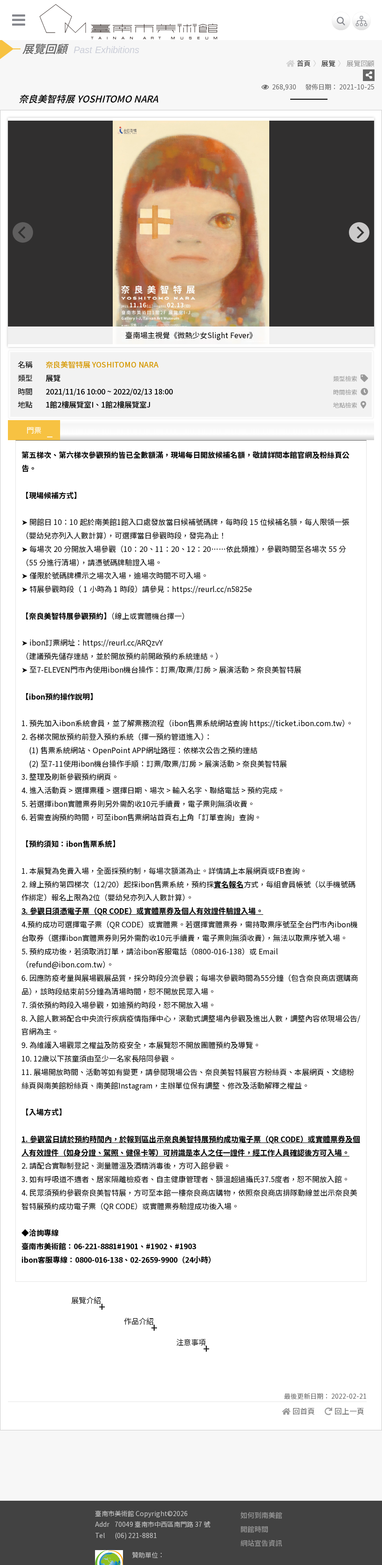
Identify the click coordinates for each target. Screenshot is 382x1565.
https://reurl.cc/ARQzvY (122, 642)
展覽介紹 (86, 1300)
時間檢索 (346, 392)
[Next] (359, 232)
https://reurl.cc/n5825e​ (212, 588)
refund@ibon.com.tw (65, 964)
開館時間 (254, 1529)
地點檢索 (346, 405)
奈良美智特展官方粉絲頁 (246, 1071)
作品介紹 (139, 1321)
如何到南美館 (261, 1515)
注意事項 (191, 1341)
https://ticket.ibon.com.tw (295, 722)
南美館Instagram (124, 1085)
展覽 (328, 63)
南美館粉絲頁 (66, 1085)
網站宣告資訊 (261, 1543)
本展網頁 (309, 1071)
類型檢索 (346, 378)
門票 (34, 429)
